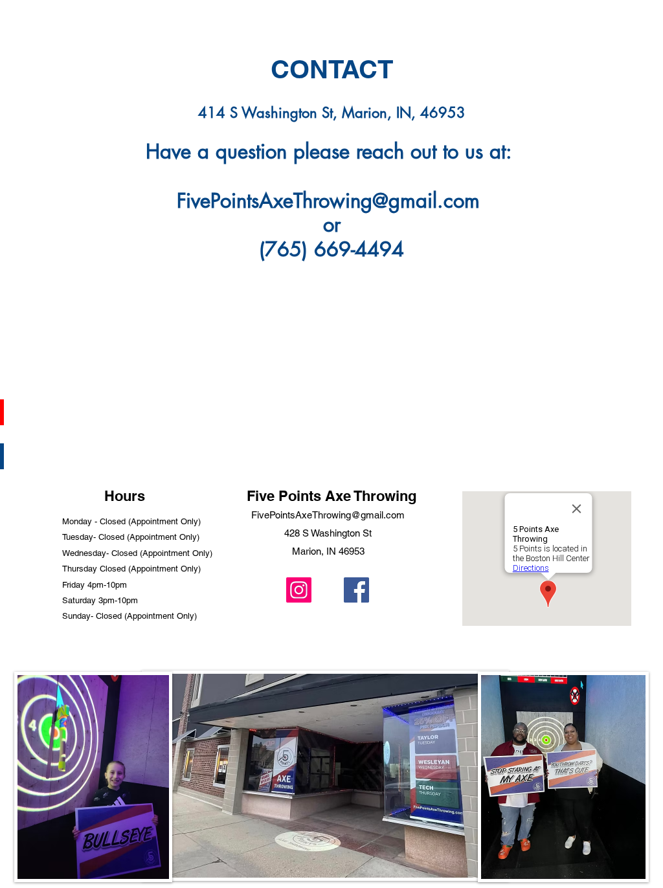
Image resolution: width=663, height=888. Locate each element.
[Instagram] (298, 590)
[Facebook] (356, 590)
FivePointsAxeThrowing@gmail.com (328, 201)
